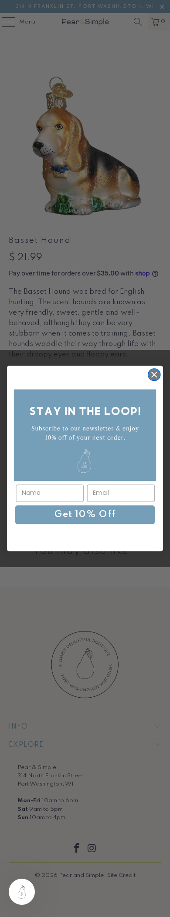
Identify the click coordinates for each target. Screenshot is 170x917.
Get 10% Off (85, 514)
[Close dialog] (154, 375)
